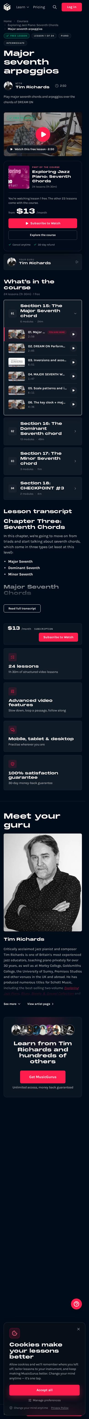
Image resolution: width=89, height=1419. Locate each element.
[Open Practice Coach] (76, 1304)
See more (10, 1004)
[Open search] (55, 7)
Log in (71, 7)
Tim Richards (33, 87)
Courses (22, 21)
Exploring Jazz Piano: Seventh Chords (33, 25)
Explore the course (43, 235)
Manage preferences (47, 1400)
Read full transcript (22, 608)
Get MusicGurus (42, 1077)
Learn (20, 7)
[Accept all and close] (78, 1329)
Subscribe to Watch (45, 223)
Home (8, 21)
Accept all (45, 1390)
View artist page (38, 1004)
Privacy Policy (59, 1407)
